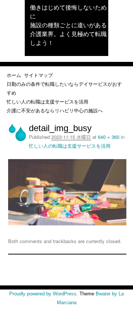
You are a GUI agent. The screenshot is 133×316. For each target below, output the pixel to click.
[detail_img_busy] (67, 223)
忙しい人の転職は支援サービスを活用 (47, 101)
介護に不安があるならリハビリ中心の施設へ (55, 110)
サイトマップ (38, 74)
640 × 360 (108, 136)
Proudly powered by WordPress (42, 293)
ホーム (14, 74)
